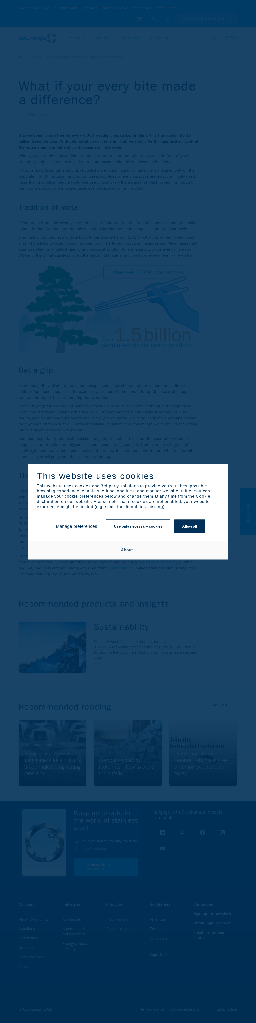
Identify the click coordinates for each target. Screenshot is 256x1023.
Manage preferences (76, 526)
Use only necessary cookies (138, 526)
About (127, 550)
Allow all (189, 526)
